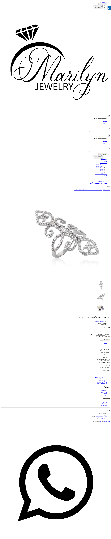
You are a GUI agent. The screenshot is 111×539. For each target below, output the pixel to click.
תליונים (101, 170)
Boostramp (107, 421)
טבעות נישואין (99, 167)
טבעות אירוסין (99, 164)
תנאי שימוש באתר (102, 383)
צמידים (101, 172)
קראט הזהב (107, 334)
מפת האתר (104, 405)
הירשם (105, 121)
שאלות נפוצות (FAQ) (101, 382)
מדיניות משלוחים (102, 379)
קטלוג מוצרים (103, 163)
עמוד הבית (104, 159)
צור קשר (104, 175)
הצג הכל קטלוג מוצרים (101, 174)
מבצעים (105, 393)
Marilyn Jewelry (99, 321)
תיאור (105, 343)
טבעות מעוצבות (99, 166)
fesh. (100, 421)
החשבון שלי (104, 390)
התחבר (105, 123)
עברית (96, 7)
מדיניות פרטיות (103, 380)
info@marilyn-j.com (101, 416)
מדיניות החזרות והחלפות (100, 377)
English (95, 5)
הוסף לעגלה (107, 339)
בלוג (106, 177)
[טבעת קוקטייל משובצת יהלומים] (67, 277)
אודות (105, 161)
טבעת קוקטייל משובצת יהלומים (98, 183)
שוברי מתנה (104, 392)
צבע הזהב (107, 336)
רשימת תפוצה (103, 395)
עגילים (101, 169)
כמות (109, 338)
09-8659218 (103, 418)
